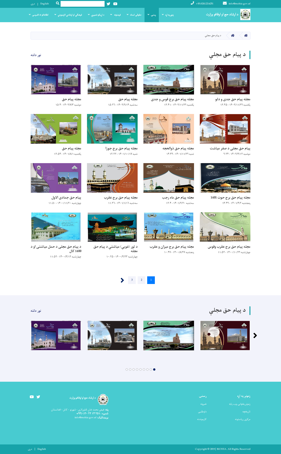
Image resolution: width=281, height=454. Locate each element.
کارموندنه (202, 419)
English (44, 3)
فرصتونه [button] (117, 15)
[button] (154, 369)
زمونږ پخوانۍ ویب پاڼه (239, 404)
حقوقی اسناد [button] (135, 15)
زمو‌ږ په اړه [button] (169, 15)
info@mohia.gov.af (239, 3)
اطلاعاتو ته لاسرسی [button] (40, 15)
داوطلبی (202, 411)
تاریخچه (246, 411)
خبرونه (203, 404)
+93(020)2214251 (204, 3)
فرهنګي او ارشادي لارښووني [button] (70, 15)
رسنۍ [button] (153, 15)
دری (33, 3)
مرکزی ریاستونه (242, 419)
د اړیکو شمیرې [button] (97, 15)
